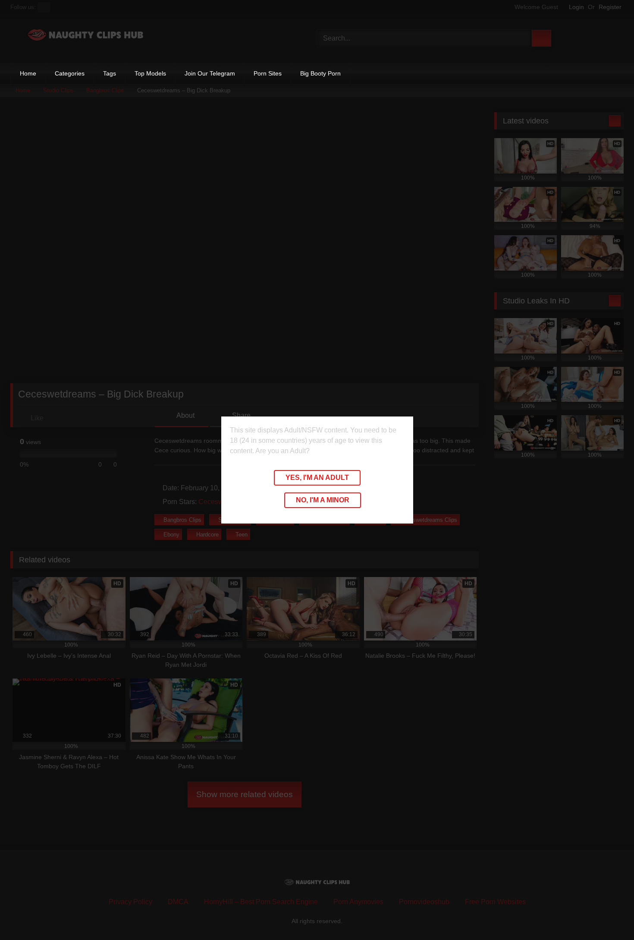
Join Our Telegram (210, 73)
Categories (70, 73)
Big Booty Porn (320, 73)
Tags (109, 73)
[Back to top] (608, 914)
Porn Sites (268, 73)
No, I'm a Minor (322, 500)
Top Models (150, 73)
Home (28, 73)
